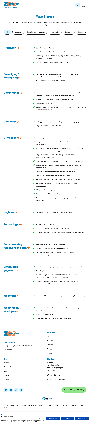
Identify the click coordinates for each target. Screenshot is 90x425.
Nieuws (6, 363)
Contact (6, 380)
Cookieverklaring (45, 405)
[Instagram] (16, 390)
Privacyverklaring (58, 405)
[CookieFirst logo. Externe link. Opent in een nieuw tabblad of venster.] (2, 415)
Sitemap (6, 408)
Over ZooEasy (9, 367)
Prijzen (49, 349)
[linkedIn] (21, 390)
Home (49, 336)
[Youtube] (6, 390)
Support (50, 353)
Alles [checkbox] (7, 32)
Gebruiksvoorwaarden (29, 405)
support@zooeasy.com (57, 379)
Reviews (6, 375)
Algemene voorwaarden (12, 405)
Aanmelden (8, 350)
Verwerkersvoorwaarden (74, 405)
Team (6, 371)
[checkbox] (18, 32)
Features (50, 345)
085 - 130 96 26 (54, 375)
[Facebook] (11, 390)
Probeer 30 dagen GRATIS (73, 390)
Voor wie (50, 340)
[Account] (77, 5)
